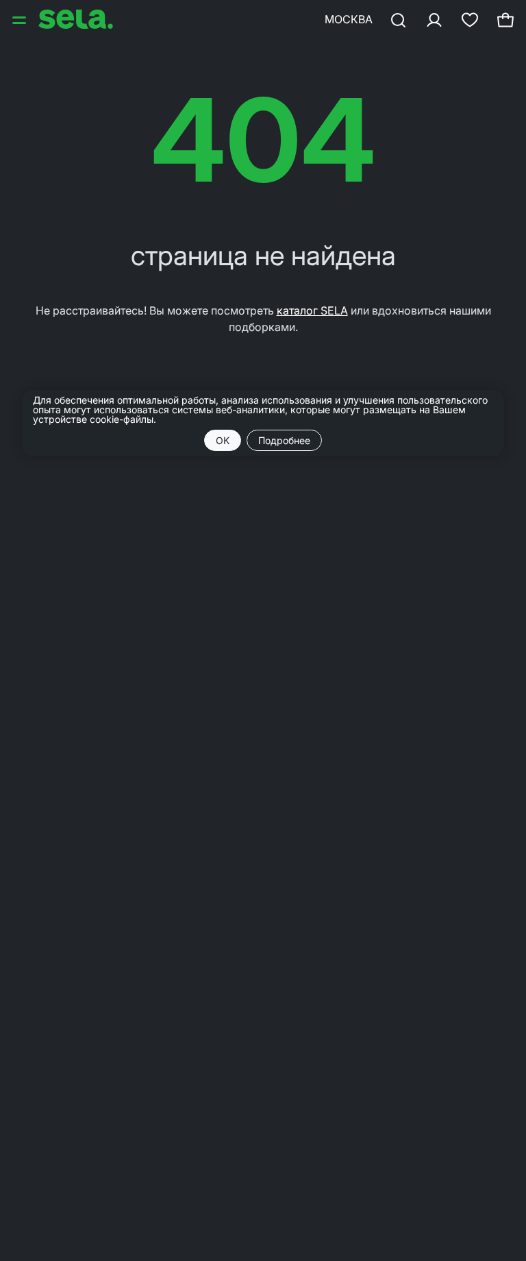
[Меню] (20, 19)
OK (222, 440)
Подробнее (284, 440)
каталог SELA (312, 310)
